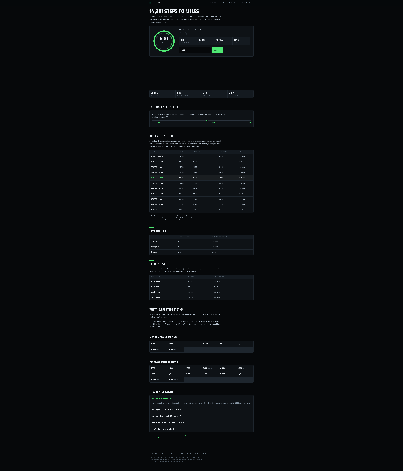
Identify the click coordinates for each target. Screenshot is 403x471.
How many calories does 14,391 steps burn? (166, 416)
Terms (204, 453)
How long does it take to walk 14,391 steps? (166, 409)
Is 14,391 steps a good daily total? (162, 428)
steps (155, 343)
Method (189, 453)
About (251, 2)
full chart (187, 436)
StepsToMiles (157, 2)
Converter (214, 2)
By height (243, 2)
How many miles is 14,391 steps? (162, 398)
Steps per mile (231, 2)
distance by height (156, 438)
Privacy (197, 453)
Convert (217, 50)
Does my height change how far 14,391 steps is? (167, 422)
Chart (222, 2)
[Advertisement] (201, 73)
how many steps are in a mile (163, 436)
